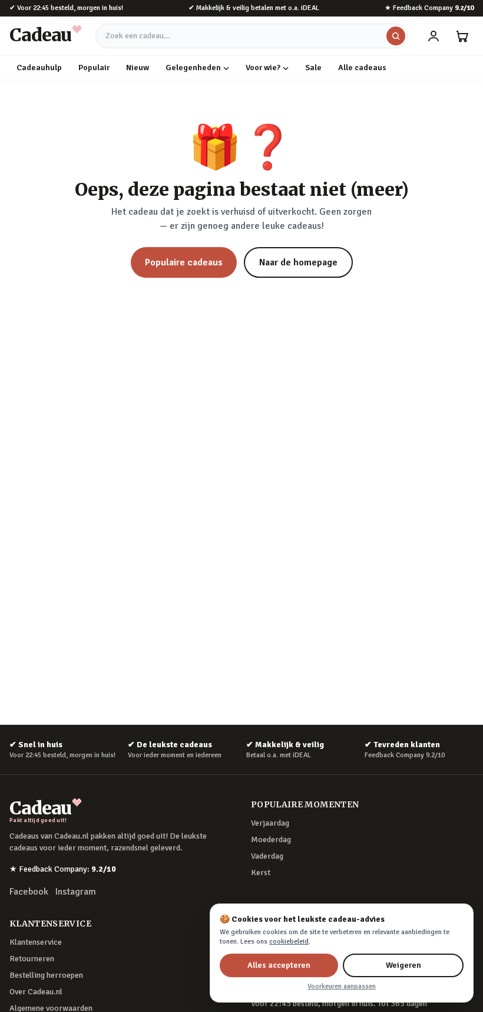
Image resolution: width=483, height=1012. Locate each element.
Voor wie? (263, 68)
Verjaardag (270, 823)
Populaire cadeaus (184, 262)
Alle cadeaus (362, 68)
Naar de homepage (298, 262)
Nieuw (137, 68)
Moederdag (271, 839)
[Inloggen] (433, 36)
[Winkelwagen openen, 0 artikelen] (462, 36)
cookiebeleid (289, 941)
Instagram (75, 892)
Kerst (260, 873)
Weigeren (403, 965)
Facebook (28, 892)
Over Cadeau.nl (35, 992)
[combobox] (251, 36)
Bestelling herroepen (46, 975)
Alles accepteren (278, 965)
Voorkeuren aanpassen (341, 986)
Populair (94, 68)
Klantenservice (35, 942)
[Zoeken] (395, 36)
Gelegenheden (193, 68)
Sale (313, 68)
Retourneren (31, 959)
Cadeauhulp (39, 68)
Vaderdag (267, 856)
